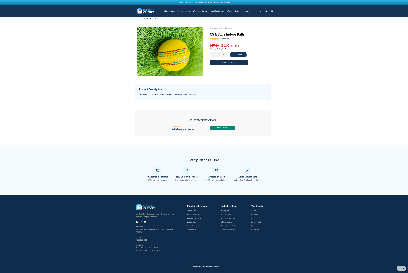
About (229, 11)
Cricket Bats (191, 211)
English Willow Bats (194, 214)
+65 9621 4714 (141, 240)
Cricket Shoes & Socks (228, 226)
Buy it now (228, 63)
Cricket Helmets (226, 222)
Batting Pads (225, 211)
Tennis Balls (191, 230)
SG (252, 226)
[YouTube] (145, 222)
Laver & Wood (256, 222)
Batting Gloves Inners (228, 218)
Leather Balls (191, 222)
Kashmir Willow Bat (194, 218)
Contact (245, 11)
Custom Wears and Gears (196, 11)
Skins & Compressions (228, 230)
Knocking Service (217, 11)
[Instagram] (137, 222)
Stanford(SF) (255, 214)
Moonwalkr (255, 230)
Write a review (222, 128)
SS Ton (253, 211)
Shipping (213, 49)
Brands (180, 11)
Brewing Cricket (222, 28)
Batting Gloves (226, 214)
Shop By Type (169, 11)
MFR (253, 218)
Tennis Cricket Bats (194, 226)
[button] (215, 39)
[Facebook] (141, 222)
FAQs (237, 11)
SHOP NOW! (225, 2)
